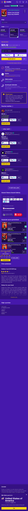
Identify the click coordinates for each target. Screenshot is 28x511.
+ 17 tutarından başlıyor (14, 63)
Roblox (6, 75)
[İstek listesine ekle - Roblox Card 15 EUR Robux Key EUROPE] (24, 245)
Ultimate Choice (9, 133)
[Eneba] (7, 2)
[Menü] (2, 2)
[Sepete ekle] (25, 59)
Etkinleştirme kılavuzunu (10, 76)
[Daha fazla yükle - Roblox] (2, 74)
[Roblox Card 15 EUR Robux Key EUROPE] (14, 249)
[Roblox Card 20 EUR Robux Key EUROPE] (14, 238)
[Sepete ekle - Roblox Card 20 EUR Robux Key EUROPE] (24, 240)
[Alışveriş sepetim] (23, 2)
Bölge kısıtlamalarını (17, 69)
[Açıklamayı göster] (18, 134)
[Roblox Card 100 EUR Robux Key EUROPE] (14, 227)
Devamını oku (14, 297)
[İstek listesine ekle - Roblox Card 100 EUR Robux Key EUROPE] (24, 223)
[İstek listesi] (20, 2)
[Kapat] (26, 494)
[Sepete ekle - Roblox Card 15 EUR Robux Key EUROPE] (24, 251)
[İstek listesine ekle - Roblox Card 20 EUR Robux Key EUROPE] (24, 234)
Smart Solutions (9, 169)
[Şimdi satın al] (7, 55)
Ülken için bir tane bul (9, 70)
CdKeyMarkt (8, 151)
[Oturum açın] (26, 2)
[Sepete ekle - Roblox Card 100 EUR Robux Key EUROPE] (24, 229)
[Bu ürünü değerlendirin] (6, 272)
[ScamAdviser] (8, 208)
